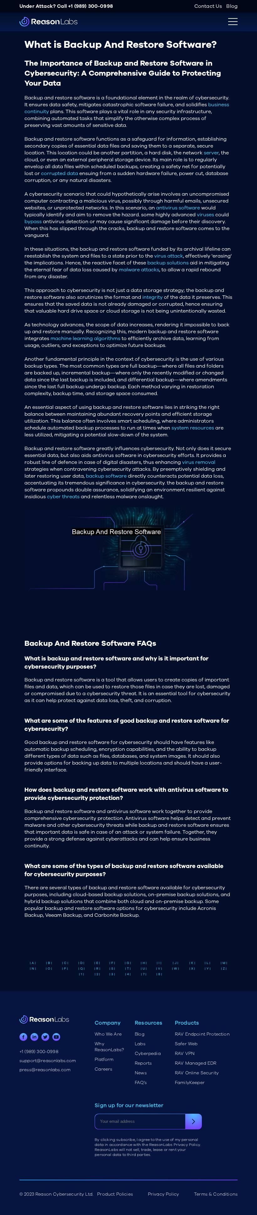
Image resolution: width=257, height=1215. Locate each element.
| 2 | (97, 974)
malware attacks (139, 269)
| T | (128, 968)
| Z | (224, 968)
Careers (103, 1069)
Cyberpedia (148, 1054)
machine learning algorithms (85, 338)
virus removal (198, 462)
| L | (207, 963)
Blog (232, 6)
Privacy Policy (163, 1194)
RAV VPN (185, 1054)
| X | (192, 968)
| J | (175, 963)
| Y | (208, 968)
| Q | (81, 968)
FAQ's (141, 1083)
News (141, 1073)
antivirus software (178, 207)
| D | (81, 963)
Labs (140, 1044)
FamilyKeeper (190, 1083)
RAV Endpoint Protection (202, 1034)
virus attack (168, 256)
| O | (49, 968)
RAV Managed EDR (195, 1063)
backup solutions (168, 262)
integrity (152, 297)
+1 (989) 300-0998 (90, 6)
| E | (97, 963)
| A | (33, 963)
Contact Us (208, 6)
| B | (49, 963)
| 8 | (159, 974)
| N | (33, 968)
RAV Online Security (197, 1073)
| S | (112, 968)
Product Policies (115, 1194)
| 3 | (112, 974)
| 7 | (143, 974)
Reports (143, 1063)
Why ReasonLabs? (109, 1047)
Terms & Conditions (216, 1194)
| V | (159, 968)
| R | (97, 968)
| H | (144, 963)
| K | (192, 963)
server (211, 152)
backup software (106, 476)
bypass (33, 221)
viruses (205, 214)
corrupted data (59, 173)
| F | (112, 963)
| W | (175, 968)
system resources (192, 427)
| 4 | (128, 974)
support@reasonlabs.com (47, 1061)
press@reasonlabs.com (45, 1070)
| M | (224, 963)
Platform (104, 1059)
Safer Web (186, 1044)
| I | (159, 963)
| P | (65, 968)
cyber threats (63, 496)
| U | (144, 968)
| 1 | (81, 974)
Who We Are (108, 1034)
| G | (128, 963)
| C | (65, 963)
